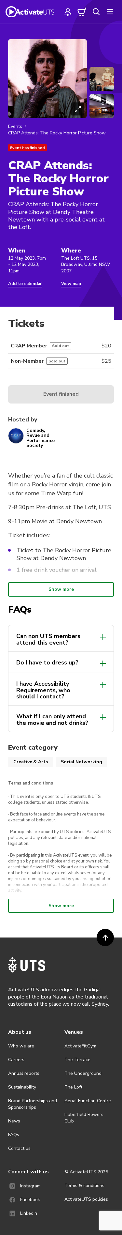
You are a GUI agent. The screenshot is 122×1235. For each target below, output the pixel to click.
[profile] (68, 11)
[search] (95, 11)
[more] (109, 11)
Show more (61, 589)
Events (15, 126)
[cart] (81, 11)
